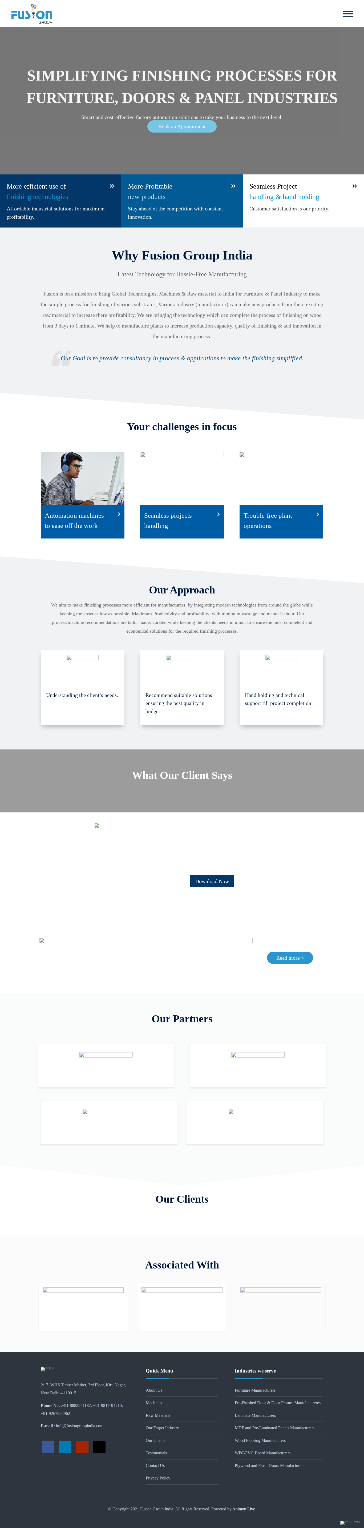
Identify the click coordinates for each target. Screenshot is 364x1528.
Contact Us (155, 1465)
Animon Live (243, 1509)
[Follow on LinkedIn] (65, 1447)
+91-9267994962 (55, 1413)
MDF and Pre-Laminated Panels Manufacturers (274, 1428)
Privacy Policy (158, 1478)
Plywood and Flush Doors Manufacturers (269, 1465)
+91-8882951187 (76, 1405)
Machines (154, 1403)
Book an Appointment (182, 126)
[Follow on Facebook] (48, 1447)
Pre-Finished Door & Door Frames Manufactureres (278, 1403)
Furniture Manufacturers (255, 1390)
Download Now (212, 881)
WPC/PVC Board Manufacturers (262, 1453)
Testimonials (156, 1453)
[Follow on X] (99, 1447)
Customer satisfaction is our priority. (289, 209)
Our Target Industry (162, 1428)
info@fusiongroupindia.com (79, 1425)
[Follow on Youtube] (82, 1447)
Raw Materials (158, 1415)
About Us (154, 1390)
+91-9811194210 (107, 1405)
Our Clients (155, 1440)
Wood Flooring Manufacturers (260, 1440)
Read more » (290, 958)
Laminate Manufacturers (255, 1415)
